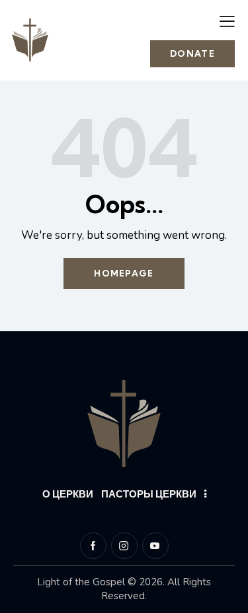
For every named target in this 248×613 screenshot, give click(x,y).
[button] (227, 21)
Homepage (123, 273)
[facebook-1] (93, 545)
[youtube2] (155, 545)
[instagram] (124, 545)
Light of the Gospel (81, 582)
